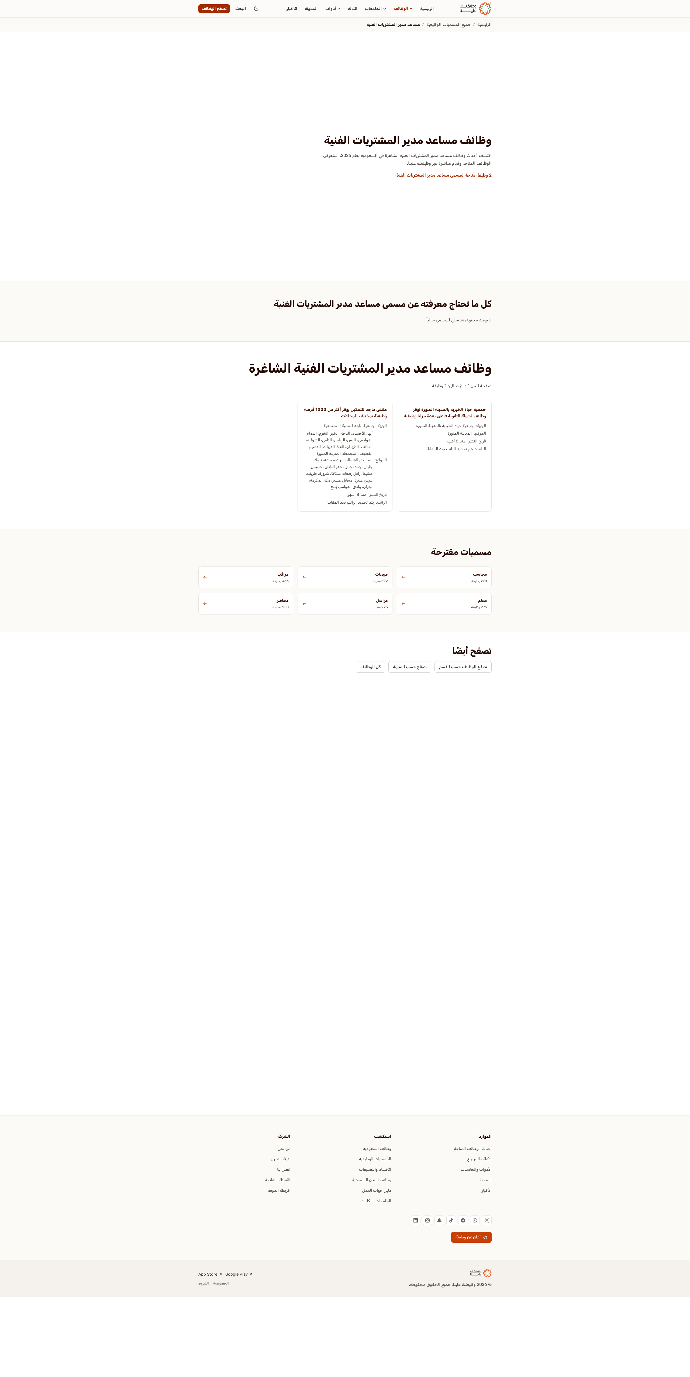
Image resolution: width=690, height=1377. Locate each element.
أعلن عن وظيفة (468, 1237)
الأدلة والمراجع (479, 1158)
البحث (240, 8)
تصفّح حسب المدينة (410, 666)
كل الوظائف (370, 666)
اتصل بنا (283, 1169)
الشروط (203, 1283)
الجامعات (373, 8)
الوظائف (401, 8)
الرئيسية (427, 8)
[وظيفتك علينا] (476, 8)
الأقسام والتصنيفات (375, 1169)
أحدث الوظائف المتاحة (473, 1148)
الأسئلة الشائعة (277, 1179)
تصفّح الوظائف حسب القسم (463, 666)
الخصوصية (221, 1283)
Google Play (236, 1274)
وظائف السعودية (377, 1148)
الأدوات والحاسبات (476, 1169)
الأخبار (292, 8)
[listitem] (487, 1220)
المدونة (311, 8)
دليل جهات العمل (376, 1190)
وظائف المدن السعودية (371, 1179)
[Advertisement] (345, 93)
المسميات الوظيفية (375, 1158)
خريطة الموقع (279, 1190)
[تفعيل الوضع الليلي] (256, 8)
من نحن (284, 1148)
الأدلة (352, 8)
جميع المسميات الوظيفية (448, 24)
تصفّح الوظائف (214, 8)
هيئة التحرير (280, 1158)
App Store (207, 1274)
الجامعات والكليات (376, 1201)
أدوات (330, 8)
